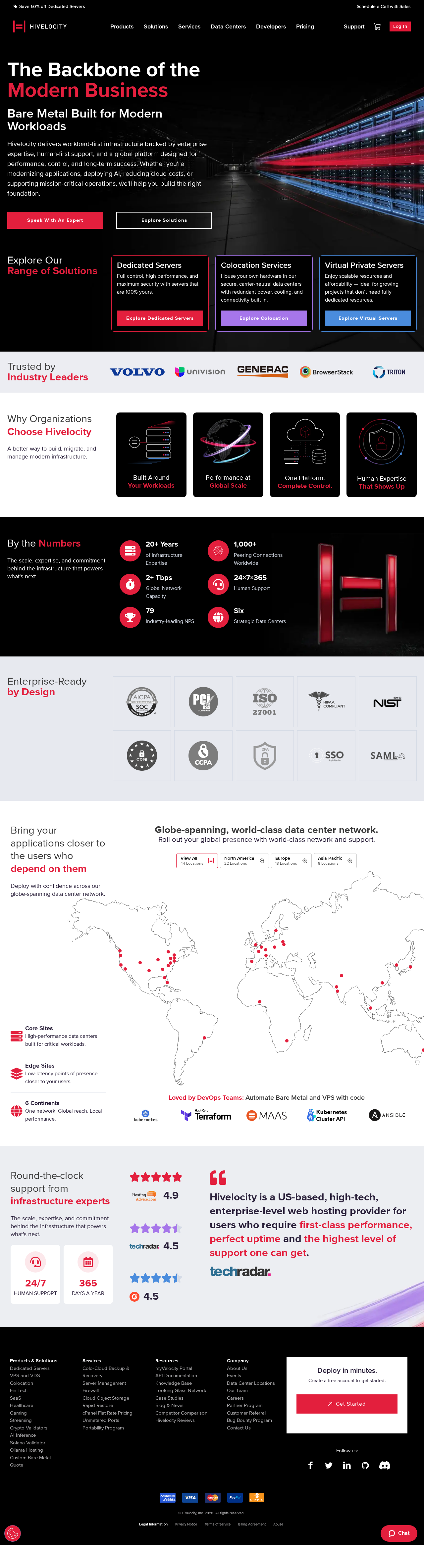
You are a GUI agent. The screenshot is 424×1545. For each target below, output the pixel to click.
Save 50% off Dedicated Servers (52, 6)
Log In (400, 26)
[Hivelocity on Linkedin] (347, 1466)
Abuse (278, 1524)
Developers (271, 26)
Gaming (18, 1413)
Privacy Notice (186, 1524)
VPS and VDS (25, 1375)
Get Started (351, 1404)
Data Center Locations (251, 1383)
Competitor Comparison (181, 1413)
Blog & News (169, 1405)
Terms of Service (218, 1524)
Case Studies (169, 1398)
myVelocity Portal (173, 1368)
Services (189, 26)
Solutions (156, 26)
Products (122, 26)
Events (234, 1375)
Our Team (237, 1390)
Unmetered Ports (100, 1420)
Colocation (21, 1383)
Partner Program (245, 1405)
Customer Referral (246, 1413)
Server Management (104, 1383)
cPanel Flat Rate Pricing (107, 1413)
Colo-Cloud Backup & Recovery (106, 1372)
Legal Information (153, 1524)
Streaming (21, 1420)
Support (354, 26)
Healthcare (21, 1405)
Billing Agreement (252, 1524)
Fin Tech (18, 1390)
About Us (237, 1368)
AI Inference (23, 1435)
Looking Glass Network (180, 1390)
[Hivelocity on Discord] (383, 1466)
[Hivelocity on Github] (365, 1466)
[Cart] (377, 27)
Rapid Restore (97, 1405)
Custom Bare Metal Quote (30, 1461)
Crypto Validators (28, 1428)
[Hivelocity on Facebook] (310, 1466)
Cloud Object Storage (105, 1398)
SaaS (15, 1398)
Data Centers (228, 26)
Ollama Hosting (26, 1450)
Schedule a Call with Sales (384, 6)
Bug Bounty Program (249, 1420)
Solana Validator (27, 1443)
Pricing (305, 26)
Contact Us (239, 1428)
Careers (235, 1398)
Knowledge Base (173, 1383)
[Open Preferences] (12, 1533)
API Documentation (176, 1375)
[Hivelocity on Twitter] (329, 1466)
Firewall (90, 1390)
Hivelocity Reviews (175, 1420)
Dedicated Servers (30, 1368)
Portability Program (103, 1428)
